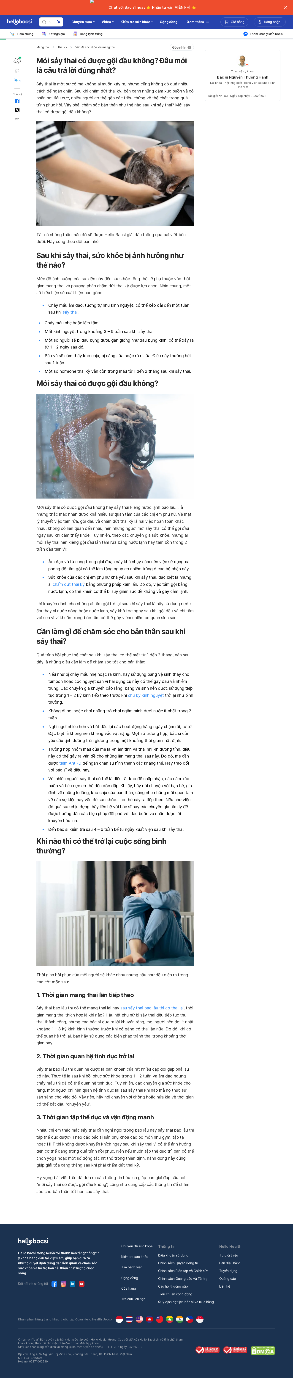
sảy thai (70, 312)
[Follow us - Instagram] (63, 1284)
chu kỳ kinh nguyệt (146, 695)
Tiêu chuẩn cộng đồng (175, 1294)
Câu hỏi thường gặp (173, 1286)
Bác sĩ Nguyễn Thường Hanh (242, 77)
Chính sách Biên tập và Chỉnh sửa (183, 1271)
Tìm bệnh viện (131, 1267)
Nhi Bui (223, 96)
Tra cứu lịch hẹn (133, 1299)
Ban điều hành (230, 1263)
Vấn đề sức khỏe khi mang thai (95, 47)
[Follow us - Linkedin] (72, 1284)
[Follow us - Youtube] (81, 1284)
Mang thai (42, 47)
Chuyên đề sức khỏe (137, 1246)
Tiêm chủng (25, 34)
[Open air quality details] (17, 60)
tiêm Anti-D (70, 763)
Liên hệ (224, 1286)
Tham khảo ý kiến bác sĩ (267, 34)
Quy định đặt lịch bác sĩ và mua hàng (186, 1302)
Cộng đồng (129, 1278)
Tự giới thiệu (228, 1255)
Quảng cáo (227, 1278)
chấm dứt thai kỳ (69, 584)
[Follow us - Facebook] (54, 1284)
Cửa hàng (128, 1288)
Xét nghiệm (57, 34)
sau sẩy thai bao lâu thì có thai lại (152, 1008)
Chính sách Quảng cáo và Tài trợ (182, 1278)
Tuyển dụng (228, 1271)
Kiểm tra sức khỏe (134, 1257)
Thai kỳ (62, 47)
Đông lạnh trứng (91, 34)
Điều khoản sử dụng (173, 1255)
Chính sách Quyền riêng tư (178, 1263)
